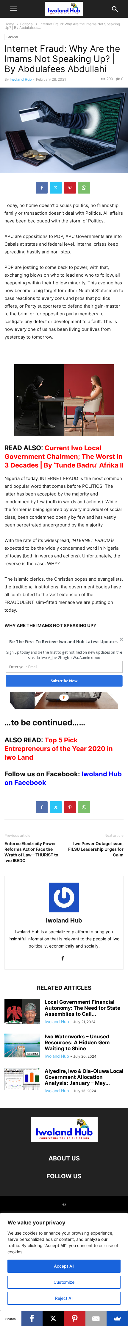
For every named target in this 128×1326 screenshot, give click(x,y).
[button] (63, 641)
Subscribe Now (64, 680)
